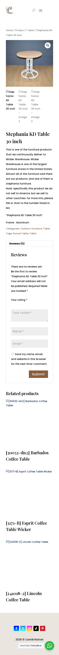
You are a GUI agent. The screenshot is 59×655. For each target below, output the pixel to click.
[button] (48, 45)
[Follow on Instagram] (29, 628)
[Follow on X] (23, 628)
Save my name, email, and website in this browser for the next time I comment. (29, 359)
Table (30, 30)
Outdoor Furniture (31, 228)
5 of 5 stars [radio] (31, 304)
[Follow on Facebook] (16, 628)
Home (9, 30)
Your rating (19, 300)
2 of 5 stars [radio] (18, 304)
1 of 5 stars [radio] (13, 304)
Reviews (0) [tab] (17, 243)
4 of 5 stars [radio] (27, 304)
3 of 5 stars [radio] (22, 304)
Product (20, 30)
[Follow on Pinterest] (42, 628)
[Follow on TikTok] (36, 628)
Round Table (20, 233)
